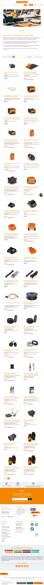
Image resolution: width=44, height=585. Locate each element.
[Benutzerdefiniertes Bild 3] (32, 529)
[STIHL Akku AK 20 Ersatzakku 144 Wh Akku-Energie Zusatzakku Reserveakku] (32, 89)
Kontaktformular (18, 485)
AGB (16, 501)
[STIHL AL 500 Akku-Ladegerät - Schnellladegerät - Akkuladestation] (32, 250)
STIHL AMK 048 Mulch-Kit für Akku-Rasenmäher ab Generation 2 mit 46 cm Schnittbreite (12, 281)
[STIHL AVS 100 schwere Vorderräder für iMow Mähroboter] (12, 342)
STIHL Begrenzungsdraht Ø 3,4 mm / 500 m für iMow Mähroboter (11, 374)
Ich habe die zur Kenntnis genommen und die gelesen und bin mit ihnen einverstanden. (22, 501)
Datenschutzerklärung (6, 530)
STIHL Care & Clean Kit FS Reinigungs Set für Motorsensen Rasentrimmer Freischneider (31, 374)
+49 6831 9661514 (5, 512)
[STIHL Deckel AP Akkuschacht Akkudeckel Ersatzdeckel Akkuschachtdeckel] (12, 436)
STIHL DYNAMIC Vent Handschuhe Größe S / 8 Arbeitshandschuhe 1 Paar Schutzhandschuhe (31, 467)
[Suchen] (25, 5)
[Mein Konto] (38, 5)
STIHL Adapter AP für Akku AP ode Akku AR (11, 73)
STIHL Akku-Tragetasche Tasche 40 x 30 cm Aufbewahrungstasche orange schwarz (32, 187)
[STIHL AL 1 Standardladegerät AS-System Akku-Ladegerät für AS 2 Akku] (12, 203)
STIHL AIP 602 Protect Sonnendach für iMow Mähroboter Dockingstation (12, 96)
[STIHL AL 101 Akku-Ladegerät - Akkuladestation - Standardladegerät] (32, 203)
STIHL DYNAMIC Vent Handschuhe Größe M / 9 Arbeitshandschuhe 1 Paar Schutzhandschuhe (12, 467)
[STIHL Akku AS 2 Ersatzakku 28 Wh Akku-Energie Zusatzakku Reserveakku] (32, 156)
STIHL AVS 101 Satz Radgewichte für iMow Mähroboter (31, 350)
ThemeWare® (32, 578)
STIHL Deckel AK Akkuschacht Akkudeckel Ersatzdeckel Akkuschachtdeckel (30, 421)
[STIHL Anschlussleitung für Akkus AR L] (12, 296)
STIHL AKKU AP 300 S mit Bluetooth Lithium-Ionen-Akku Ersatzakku (11, 140)
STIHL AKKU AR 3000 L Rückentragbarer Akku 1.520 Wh (12, 164)
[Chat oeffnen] (41, 195)
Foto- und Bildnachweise (6, 536)
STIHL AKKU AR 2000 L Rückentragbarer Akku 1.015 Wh (32, 140)
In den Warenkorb (12, 78)
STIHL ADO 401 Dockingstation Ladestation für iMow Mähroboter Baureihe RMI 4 (31, 73)
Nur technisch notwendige (21, 583)
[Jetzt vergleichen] (35, 5)
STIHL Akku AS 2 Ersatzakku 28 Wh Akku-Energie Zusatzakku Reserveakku (31, 164)
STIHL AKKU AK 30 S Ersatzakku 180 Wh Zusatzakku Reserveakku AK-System (12, 118)
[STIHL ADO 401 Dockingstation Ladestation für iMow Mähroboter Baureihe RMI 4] (32, 65)
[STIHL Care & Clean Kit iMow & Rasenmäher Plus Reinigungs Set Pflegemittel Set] (32, 389)
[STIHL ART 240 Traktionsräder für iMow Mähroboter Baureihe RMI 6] (32, 319)
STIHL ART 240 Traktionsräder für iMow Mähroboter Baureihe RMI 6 (32, 327)
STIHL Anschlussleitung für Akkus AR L (12, 302)
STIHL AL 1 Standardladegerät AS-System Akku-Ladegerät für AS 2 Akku (11, 211)
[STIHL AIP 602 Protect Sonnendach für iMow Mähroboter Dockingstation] (12, 89)
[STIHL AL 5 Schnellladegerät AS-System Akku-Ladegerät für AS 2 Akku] (12, 250)
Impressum (4, 523)
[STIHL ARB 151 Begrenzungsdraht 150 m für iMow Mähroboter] (32, 296)
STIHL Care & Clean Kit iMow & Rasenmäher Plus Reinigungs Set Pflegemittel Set (30, 397)
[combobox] (15, 5)
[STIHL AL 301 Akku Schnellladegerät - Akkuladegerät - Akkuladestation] (12, 227)
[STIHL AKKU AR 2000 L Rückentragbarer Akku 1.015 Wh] (32, 133)
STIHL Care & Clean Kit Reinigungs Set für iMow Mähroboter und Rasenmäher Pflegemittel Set (12, 421)
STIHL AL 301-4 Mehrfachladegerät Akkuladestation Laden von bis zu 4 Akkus (31, 234)
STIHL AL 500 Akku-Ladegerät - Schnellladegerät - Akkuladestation (31, 258)
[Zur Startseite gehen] (22, 2)
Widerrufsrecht (4, 529)
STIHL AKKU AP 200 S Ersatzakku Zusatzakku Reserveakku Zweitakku (31, 118)
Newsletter (4, 538)
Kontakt (3, 541)
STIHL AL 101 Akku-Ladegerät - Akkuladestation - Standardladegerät (31, 211)
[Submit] (30, 499)
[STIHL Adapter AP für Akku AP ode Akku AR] (12, 65)
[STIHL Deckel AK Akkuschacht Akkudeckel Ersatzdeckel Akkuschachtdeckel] (32, 413)
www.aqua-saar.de (19, 531)
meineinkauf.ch (39, 485)
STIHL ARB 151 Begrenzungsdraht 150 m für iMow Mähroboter (31, 303)
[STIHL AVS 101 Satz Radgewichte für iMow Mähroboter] (32, 342)
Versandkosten (19, 577)
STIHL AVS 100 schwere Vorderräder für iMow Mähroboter (12, 350)
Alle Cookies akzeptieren (38, 583)
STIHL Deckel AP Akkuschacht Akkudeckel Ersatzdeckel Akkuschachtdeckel (10, 444)
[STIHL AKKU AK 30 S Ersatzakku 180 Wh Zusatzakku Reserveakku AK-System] (12, 111)
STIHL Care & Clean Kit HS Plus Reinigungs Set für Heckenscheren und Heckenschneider (12, 397)
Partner (3, 539)
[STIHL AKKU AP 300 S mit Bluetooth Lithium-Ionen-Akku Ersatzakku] (12, 133)
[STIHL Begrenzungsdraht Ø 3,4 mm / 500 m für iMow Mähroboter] (12, 366)
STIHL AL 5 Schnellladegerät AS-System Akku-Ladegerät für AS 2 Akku (12, 258)
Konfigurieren (30, 583)
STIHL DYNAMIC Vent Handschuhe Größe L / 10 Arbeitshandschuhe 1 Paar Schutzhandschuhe (32, 444)
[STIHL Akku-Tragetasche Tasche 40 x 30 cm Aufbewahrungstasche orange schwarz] (32, 180)
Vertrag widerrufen (4, 573)
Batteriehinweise (5, 535)
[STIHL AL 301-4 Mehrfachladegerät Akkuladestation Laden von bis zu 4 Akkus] (32, 227)
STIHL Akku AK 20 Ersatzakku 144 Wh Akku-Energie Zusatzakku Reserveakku (31, 96)
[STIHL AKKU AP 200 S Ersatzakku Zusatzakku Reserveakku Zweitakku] (32, 111)
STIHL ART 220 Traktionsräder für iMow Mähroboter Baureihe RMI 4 (12, 327)
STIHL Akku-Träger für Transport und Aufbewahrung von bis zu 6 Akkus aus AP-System (12, 187)
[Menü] (2, 5)
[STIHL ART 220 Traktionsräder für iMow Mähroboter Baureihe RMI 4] (12, 319)
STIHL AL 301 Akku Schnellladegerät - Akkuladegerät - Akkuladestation (11, 234)
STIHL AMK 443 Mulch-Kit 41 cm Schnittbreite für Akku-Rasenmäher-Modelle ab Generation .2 (31, 281)
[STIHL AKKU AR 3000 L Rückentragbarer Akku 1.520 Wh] (12, 156)
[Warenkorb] (41, 5)
